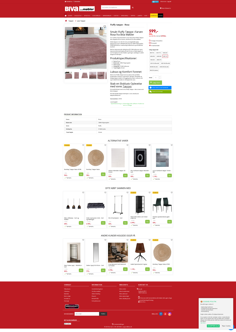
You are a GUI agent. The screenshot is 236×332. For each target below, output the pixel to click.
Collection (67, 291)
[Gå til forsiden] (66, 21)
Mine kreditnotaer (124, 291)
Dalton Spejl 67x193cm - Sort (95, 265)
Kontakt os (69, 1)
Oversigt (66, 301)
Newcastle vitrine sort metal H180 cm (139, 217)
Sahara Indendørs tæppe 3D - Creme (117, 171)
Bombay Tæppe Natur (93, 169)
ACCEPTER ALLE (213, 326)
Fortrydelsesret (96, 301)
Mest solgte (67, 296)
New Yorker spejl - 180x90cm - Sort (73, 266)
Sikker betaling (96, 294)
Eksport (94, 296)
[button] (80, 69)
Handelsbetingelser (97, 289)
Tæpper (127, 86)
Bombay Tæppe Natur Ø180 (72, 169)
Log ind (169, 1)
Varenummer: (114, 99)
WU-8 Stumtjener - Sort (115, 218)
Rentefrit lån (95, 298)
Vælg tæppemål (154, 50)
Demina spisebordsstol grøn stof (161, 217)
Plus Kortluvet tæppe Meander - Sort (140, 171)
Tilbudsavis (67, 289)
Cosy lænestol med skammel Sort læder (117, 265)
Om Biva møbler (96, 291)
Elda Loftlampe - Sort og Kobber (71, 218)
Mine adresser (123, 294)
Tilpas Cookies (226, 326)
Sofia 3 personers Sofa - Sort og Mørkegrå (95, 218)
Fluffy (118, 64)
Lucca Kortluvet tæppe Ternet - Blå (162, 171)
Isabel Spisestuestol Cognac (139, 264)
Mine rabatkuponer (124, 298)
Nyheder (66, 294)
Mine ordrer (122, 289)
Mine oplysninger (124, 296)
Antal (150, 77)
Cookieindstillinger (118, 324)
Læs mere (203, 323)
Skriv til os (142, 302)
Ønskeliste (77, 1)
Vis (81, 174)
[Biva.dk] (81, 8)
